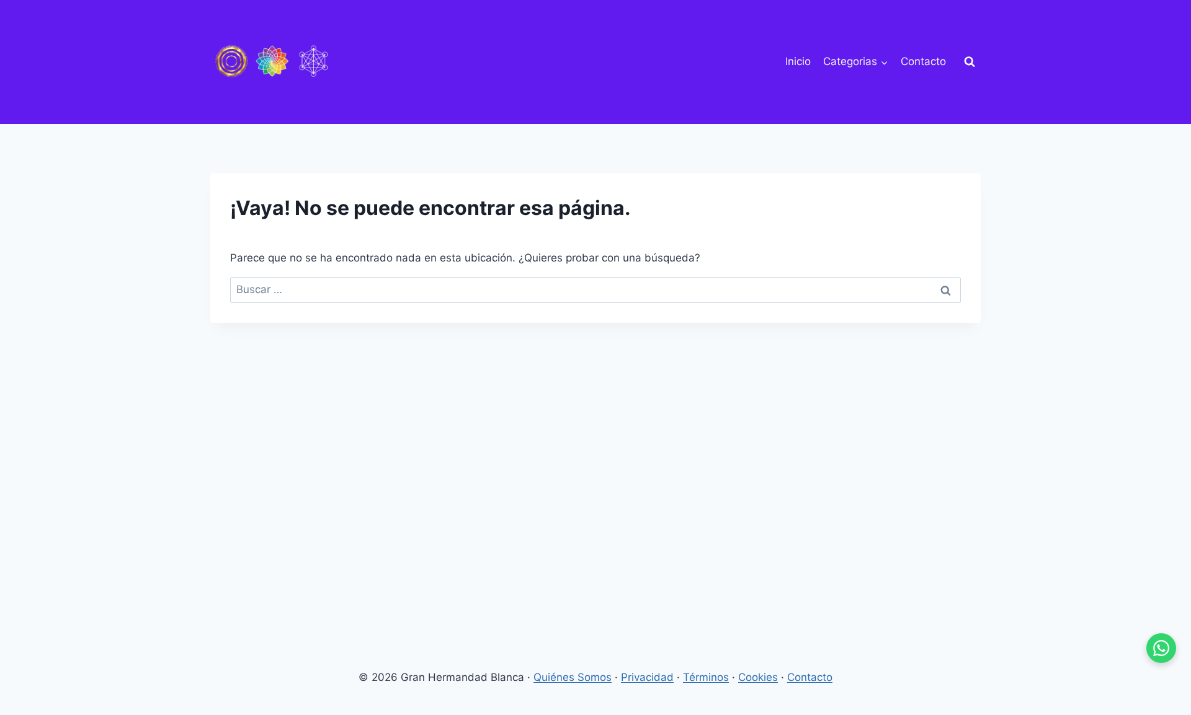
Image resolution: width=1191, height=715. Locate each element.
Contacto (923, 61)
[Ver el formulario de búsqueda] (969, 62)
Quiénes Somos (572, 677)
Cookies (758, 677)
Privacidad (647, 677)
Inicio (798, 61)
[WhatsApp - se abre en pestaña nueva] (1161, 648)
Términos (706, 677)
